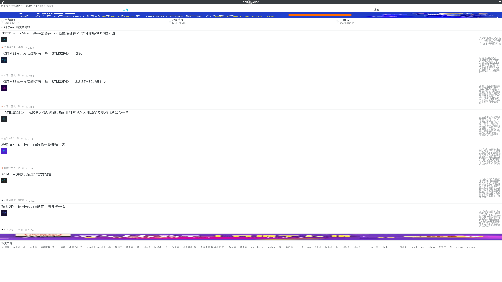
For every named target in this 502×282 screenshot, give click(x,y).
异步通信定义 (131, 247)
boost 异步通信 (262, 247)
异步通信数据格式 (291, 247)
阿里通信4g (159, 247)
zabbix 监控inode (433, 247)
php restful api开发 (424, 247)
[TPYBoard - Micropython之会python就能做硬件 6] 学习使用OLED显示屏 (58, 33)
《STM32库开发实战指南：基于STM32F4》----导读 (41, 53)
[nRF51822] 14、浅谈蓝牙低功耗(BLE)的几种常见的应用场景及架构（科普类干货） (67, 113)
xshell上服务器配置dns (415, 247)
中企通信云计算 (225, 247)
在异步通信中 (282, 247)
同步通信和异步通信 (35, 247)
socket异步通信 (254, 247)
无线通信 (205, 247)
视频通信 (197, 247)
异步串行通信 (120, 247)
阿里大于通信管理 (359, 247)
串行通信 (55, 247)
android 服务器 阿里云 (472, 247)
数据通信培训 (234, 247)
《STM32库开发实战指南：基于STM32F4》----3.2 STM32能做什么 (54, 82)
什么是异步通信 (302, 247)
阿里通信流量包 (339, 247)
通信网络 (187, 247)
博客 (376, 10)
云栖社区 (16, 6)
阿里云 (4, 6)
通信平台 (73, 247)
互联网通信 (376, 247)
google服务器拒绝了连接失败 (461, 247)
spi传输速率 (6, 247)
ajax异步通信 (310, 247)
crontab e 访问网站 (396, 247)
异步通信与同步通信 (26, 247)
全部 (125, 10)
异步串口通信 (111, 247)
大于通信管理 (168, 247)
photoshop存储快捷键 (387, 247)
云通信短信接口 (367, 247)
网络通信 (216, 247)
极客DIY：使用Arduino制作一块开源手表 (33, 145)
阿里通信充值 (149, 247)
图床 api (453, 247)
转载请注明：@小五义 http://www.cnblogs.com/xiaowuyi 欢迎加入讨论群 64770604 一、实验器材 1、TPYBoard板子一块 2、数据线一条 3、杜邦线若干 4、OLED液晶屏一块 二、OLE (490, 41)
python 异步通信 (273, 247)
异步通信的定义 (245, 247)
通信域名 (45, 247)
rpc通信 (101, 247)
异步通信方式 (140, 247)
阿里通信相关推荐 (348, 247)
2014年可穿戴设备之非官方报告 (26, 174)
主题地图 (28, 6)
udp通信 (91, 247)
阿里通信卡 (177, 247)
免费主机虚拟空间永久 (444, 247)
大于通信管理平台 (319, 247)
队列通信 (83, 247)
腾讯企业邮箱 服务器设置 (404, 247)
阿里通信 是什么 (330, 247)
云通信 (61, 247)
